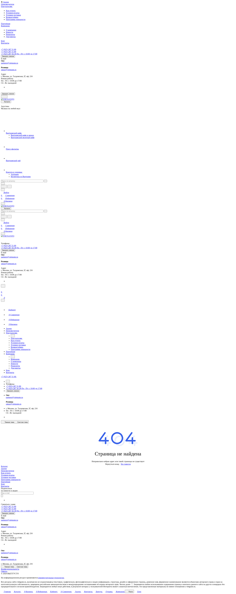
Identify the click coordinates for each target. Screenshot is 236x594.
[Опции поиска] (3, 183)
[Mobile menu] (3, 233)
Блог (3, 484)
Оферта (4, 571)
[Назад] (13, 335)
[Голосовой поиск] (4, 186)
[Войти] (2, 289)
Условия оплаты (8, 475)
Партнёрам (5, 482)
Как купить (6, 473)
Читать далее (124, 584)
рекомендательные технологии (51, 578)
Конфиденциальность (10, 569)
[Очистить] (45, 181)
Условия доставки (8, 477)
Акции (4, 468)
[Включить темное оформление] (4, 96)
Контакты (5, 486)
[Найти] (9, 186)
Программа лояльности (11, 480)
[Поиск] (3, 286)
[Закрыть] (3, 300)
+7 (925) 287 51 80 (8, 49)
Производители (7, 471)
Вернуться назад (112, 464)
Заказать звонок (8, 56)
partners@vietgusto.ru (9, 63)
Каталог (4, 466)
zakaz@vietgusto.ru (8, 70)
